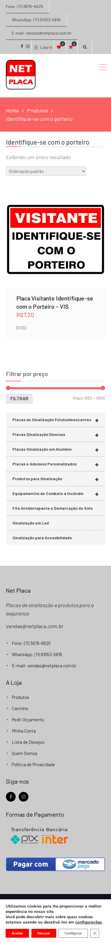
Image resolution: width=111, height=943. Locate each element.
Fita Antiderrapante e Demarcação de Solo (52, 508)
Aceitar (17, 933)
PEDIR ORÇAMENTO (55, 245)
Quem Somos (25, 753)
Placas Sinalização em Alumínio (55, 449)
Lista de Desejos (28, 742)
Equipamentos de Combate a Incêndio (55, 493)
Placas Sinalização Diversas (55, 434)
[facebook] (11, 797)
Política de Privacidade (33, 764)
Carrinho (20, 708)
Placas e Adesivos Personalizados (55, 464)
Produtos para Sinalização (55, 479)
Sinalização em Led (30, 522)
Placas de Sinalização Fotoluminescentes (55, 420)
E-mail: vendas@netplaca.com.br (42, 32)
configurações (88, 922)
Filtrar (19, 398)
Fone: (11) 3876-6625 (24, 6)
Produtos (20, 697)
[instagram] (23, 797)
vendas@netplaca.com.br (35, 626)
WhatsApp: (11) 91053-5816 (36, 19)
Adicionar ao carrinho (55, 230)
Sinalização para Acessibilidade (42, 537)
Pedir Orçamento (28, 719)
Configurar (73, 933)
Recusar (43, 933)
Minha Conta (24, 730)
